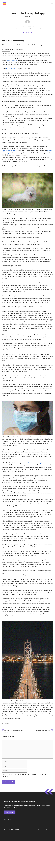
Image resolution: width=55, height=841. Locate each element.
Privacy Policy (36, 830)
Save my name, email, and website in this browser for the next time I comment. (25, 775)
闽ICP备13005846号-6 (14, 829)
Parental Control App (34, 463)
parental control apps (10, 151)
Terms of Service (46, 830)
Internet (6, 723)
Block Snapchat (12, 60)
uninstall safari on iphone (43, 730)
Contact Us (10, 812)
